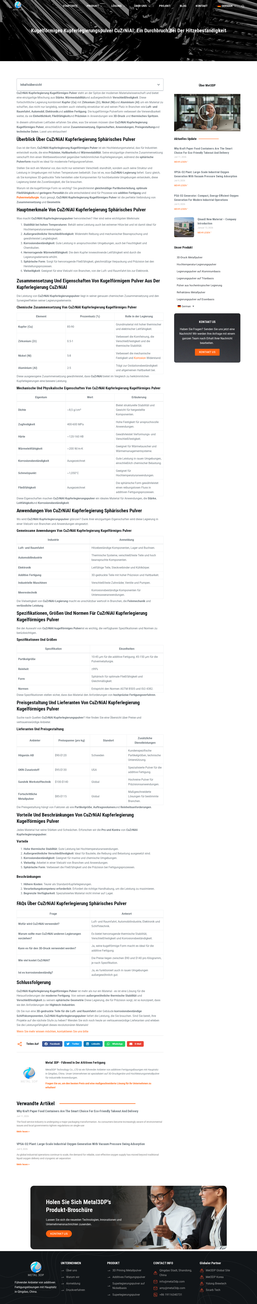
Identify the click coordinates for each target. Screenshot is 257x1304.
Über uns (140, 6)
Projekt (164, 6)
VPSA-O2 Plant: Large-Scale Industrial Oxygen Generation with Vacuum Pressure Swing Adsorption (81, 1144)
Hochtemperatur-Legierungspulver (196, 264)
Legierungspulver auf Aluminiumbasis (198, 271)
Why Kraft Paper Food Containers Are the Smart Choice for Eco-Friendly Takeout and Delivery (77, 1111)
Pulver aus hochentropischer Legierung (199, 285)
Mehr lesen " (181, 162)
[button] (158, 84)
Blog (183, 6)
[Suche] (243, 6)
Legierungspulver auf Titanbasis (195, 278)
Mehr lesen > (23, 1131)
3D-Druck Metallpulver (189, 257)
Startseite (70, 6)
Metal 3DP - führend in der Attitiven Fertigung (75, 1062)
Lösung (116, 6)
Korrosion (140, 358)
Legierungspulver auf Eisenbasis (195, 299)
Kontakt (202, 6)
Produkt (93, 6)
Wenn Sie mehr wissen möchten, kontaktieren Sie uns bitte (52, 1031)
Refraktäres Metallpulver (191, 292)
